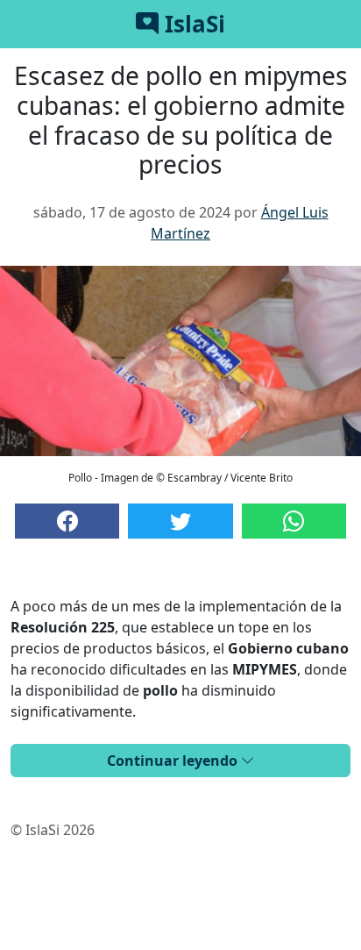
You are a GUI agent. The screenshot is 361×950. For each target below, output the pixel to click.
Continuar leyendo (174, 760)
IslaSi (192, 23)
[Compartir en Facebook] (67, 521)
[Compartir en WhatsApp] (294, 521)
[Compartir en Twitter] (180, 521)
